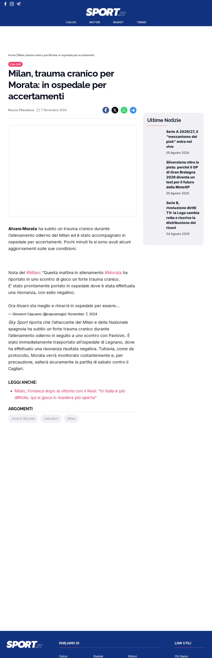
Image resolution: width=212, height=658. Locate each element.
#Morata (113, 272)
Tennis (141, 22)
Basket (118, 22)
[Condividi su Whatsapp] (124, 110)
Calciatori (51, 418)
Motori (94, 22)
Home (12, 55)
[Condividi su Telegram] (133, 110)
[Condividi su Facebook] (105, 110)
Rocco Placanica (21, 110)
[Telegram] (19, 4)
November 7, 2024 (82, 314)
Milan (71, 418)
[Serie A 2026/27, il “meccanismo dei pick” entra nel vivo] (155, 142)
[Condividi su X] (115, 110)
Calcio (71, 22)
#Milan (33, 272)
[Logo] (106, 12)
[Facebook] (6, 4)
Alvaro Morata (23, 418)
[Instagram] (12, 4)
